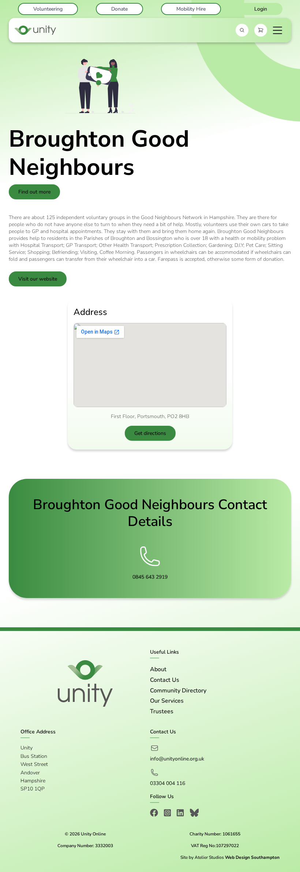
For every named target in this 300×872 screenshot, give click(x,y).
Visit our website (37, 278)
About (158, 669)
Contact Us (164, 680)
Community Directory (178, 691)
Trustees (161, 711)
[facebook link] (154, 814)
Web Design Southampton (252, 857)
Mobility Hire (191, 8)
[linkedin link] (180, 814)
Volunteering (48, 8)
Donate (119, 8)
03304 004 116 (167, 783)
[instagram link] (167, 814)
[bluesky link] (194, 814)
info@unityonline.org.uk (177, 758)
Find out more (34, 191)
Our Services (167, 701)
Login (260, 8)
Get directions (150, 433)
